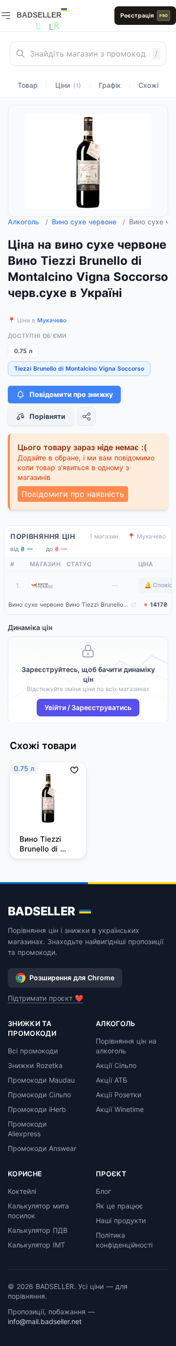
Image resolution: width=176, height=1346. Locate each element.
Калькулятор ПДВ (37, 1230)
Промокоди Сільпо (39, 1094)
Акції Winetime (120, 1109)
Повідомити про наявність (73, 494)
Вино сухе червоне (88, 222)
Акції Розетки (118, 1094)
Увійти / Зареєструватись (88, 707)
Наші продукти (121, 1220)
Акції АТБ (111, 1080)
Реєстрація (144, 15)
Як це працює (119, 1206)
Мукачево (51, 320)
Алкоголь (28, 222)
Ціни (68, 85)
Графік (110, 85)
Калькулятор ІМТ (36, 1245)
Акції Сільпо (116, 1065)
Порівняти (47, 416)
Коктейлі (22, 1191)
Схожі (148, 85)
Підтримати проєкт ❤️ (45, 998)
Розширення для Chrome (71, 977)
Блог (103, 1191)
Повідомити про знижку (71, 394)
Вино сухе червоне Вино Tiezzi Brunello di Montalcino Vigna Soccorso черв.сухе (68, 604)
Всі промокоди (33, 1051)
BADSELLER (41, 911)
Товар (28, 85)
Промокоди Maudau (41, 1080)
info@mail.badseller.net (45, 1321)
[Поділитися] (86, 416)
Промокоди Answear (42, 1148)
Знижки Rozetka (35, 1065)
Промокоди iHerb (37, 1109)
